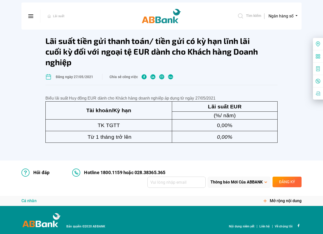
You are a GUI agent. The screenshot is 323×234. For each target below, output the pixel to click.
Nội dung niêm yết (241, 226)
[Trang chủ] (49, 16)
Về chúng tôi (283, 226)
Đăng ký (287, 182)
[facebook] (144, 76)
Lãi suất (59, 16)
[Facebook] (298, 225)
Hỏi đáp (41, 172)
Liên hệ (264, 226)
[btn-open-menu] (30, 16)
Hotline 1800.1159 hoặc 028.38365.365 (124, 172)
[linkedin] (152, 76)
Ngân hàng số (281, 16)
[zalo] (170, 76)
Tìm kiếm (253, 16)
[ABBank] (161, 16)
